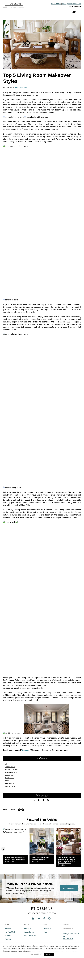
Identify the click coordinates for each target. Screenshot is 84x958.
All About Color (10, 767)
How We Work (10, 932)
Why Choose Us (30, 936)
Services (8, 928)
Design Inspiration (20, 87)
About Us (27, 928)
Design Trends (9, 775)
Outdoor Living (10, 786)
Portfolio (8, 939)
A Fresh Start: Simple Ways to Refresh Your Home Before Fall (15, 858)
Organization (9, 783)
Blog (45, 932)
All (6, 764)
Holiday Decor (9, 778)
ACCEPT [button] (48, 954)
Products (8, 936)
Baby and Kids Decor (11, 769)
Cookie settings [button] (35, 954)
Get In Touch (69, 888)
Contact (26, 750)
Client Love (69, 8)
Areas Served (29, 932)
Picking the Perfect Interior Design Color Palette (40, 858)
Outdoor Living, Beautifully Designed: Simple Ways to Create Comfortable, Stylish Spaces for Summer (67, 860)
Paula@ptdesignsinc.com (71, 4)
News (7, 780)
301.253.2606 (56, 4)
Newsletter (48, 928)
